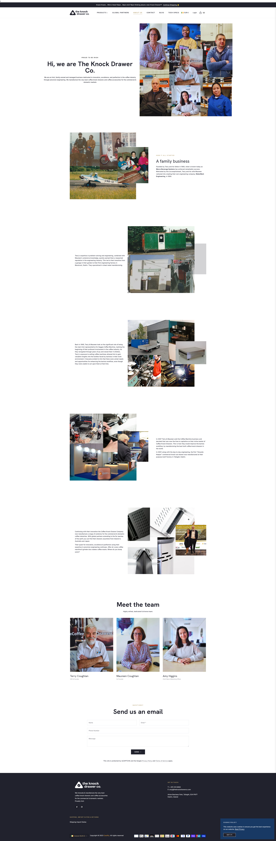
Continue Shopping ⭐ (171, 5)
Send (137, 752)
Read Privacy (239, 829)
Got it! (229, 835)
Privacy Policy (147, 761)
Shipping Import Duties (78, 822)
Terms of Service (162, 761)
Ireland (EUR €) (79, 836)
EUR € (186, 13)
